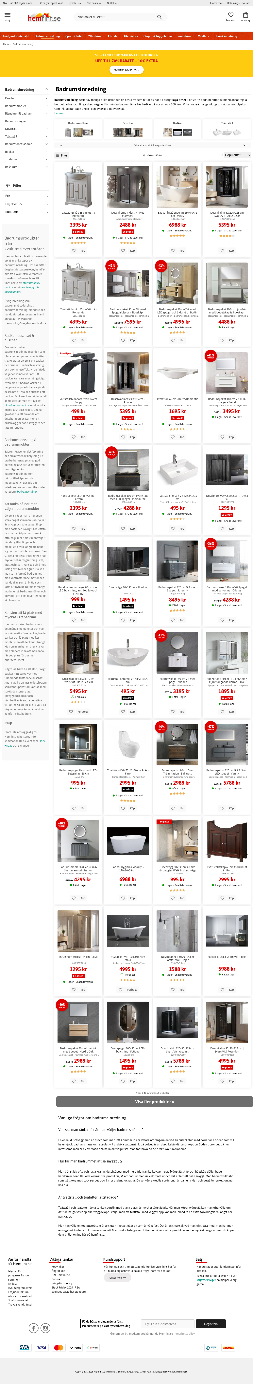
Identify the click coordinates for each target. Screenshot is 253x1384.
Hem (6, 44)
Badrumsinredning (47, 36)
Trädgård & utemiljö (16, 36)
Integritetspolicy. (184, 1333)
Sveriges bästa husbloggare (69, 1291)
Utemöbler (131, 36)
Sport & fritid (74, 36)
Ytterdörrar (95, 36)
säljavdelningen (206, 1280)
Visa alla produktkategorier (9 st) (152, 145)
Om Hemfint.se (61, 1275)
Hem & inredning (226, 36)
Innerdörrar (185, 36)
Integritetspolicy (62, 1283)
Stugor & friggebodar (157, 36)
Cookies (56, 1279)
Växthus (203, 36)
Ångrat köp (58, 1271)
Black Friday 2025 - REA (66, 1287)
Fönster (113, 36)
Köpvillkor (58, 1266)
